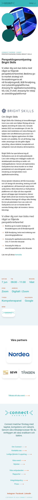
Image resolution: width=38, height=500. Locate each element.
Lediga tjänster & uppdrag (17, 454)
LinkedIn (27, 494)
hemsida (18, 255)
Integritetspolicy (16, 480)
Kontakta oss (17, 451)
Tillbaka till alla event (16, 396)
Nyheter (17, 464)
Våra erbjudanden (17, 470)
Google (29, 301)
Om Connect (16, 447)
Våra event (16, 461)
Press (16, 484)
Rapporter (16, 474)
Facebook (19, 494)
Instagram (11, 494)
